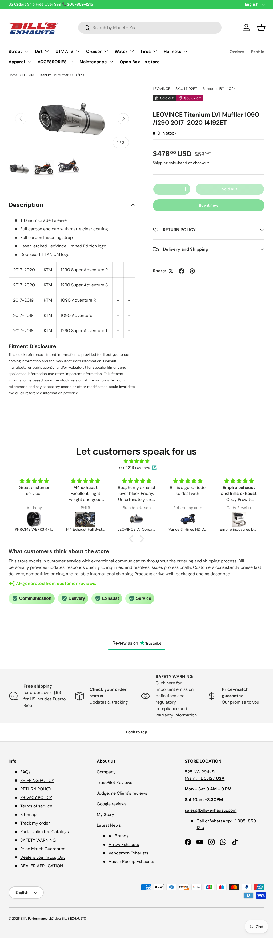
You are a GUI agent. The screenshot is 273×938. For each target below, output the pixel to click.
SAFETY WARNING (38, 840)
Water (121, 51)
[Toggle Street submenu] (26, 51)
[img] (136, 461)
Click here (166, 683)
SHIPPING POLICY (37, 780)
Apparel (17, 62)
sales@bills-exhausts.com (210, 810)
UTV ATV (64, 51)
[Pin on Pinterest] (192, 271)
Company (106, 772)
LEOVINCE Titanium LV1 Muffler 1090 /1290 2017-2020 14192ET (54, 75)
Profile (257, 51)
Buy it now (208, 205)
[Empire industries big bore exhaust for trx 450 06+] (239, 519)
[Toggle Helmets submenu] (185, 51)
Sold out (229, 189)
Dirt (39, 51)
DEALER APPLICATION (41, 866)
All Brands (119, 836)
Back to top (136, 732)
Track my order (35, 823)
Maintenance (93, 62)
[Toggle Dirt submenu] (47, 51)
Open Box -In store (140, 62)
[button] (261, 27)
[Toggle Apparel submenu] (29, 61)
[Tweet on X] (171, 271)
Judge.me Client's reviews (122, 793)
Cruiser (94, 51)
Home (13, 75)
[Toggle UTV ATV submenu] (77, 51)
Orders (237, 51)
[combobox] (150, 28)
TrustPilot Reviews (114, 782)
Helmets (172, 51)
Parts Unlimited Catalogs (44, 831)
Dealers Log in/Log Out (42, 857)
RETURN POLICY (35, 789)
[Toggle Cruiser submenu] (106, 51)
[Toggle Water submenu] (132, 51)
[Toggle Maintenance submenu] (111, 61)
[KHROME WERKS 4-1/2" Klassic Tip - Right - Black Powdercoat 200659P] (34, 519)
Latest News (109, 825)
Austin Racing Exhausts (131, 861)
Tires (145, 51)
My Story (105, 814)
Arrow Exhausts (124, 844)
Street (15, 51)
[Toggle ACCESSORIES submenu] (71, 61)
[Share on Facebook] (181, 271)
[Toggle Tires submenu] (155, 51)
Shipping (160, 162)
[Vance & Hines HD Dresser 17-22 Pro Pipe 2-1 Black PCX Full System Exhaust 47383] (187, 519)
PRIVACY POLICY (36, 797)
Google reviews (112, 804)
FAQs (25, 772)
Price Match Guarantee (42, 849)
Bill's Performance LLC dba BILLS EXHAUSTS (53, 918)
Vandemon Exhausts (128, 853)
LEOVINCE (161, 88)
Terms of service (36, 806)
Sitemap (28, 814)
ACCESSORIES (52, 62)
